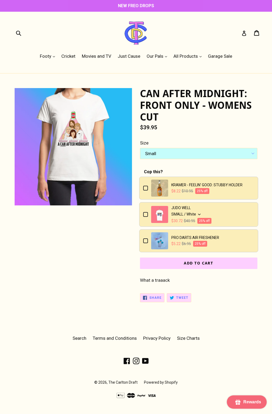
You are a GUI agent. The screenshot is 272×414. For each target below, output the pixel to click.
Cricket (68, 56)
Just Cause (129, 56)
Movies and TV (96, 56)
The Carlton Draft (123, 382)
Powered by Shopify (161, 382)
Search (79, 338)
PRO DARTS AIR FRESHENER (195, 237)
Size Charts (188, 338)
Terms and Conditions (115, 338)
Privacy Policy (157, 338)
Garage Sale (220, 56)
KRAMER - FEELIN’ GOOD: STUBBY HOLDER (207, 185)
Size (144, 143)
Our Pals (158, 56)
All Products (188, 56)
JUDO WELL (181, 208)
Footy (49, 56)
